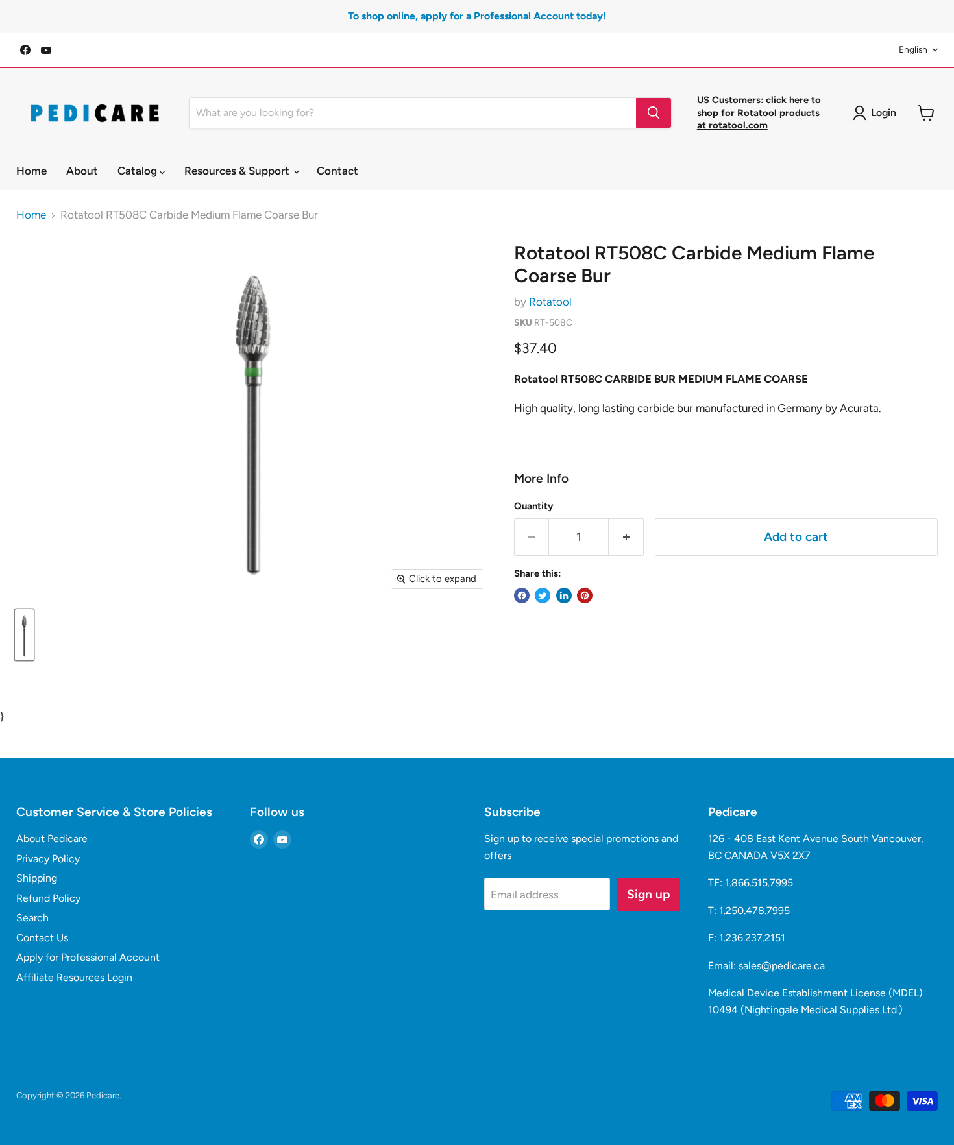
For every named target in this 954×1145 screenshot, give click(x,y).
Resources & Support (238, 170)
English (913, 49)
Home (31, 170)
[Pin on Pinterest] (585, 595)
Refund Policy (48, 898)
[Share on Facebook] (522, 595)
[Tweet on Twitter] (542, 595)
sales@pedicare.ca (782, 965)
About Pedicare (52, 838)
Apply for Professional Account (88, 957)
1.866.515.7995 (759, 882)
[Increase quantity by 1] (626, 537)
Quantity (534, 506)
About (82, 170)
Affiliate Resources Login (74, 977)
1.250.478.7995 (754, 910)
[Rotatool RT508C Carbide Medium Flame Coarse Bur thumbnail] (24, 634)
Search (32, 917)
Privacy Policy (48, 858)
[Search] (653, 113)
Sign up (648, 894)
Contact (337, 170)
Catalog (138, 170)
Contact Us (42, 938)
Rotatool (550, 301)
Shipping (36, 878)
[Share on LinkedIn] (564, 595)
